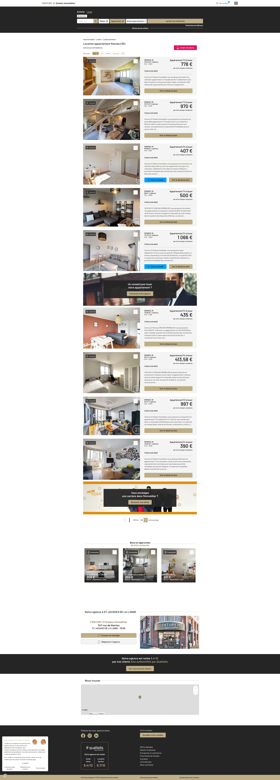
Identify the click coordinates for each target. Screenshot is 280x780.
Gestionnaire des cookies (189, 777)
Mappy (102, 713)
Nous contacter (146, 765)
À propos (144, 759)
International (145, 762)
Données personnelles (149, 777)
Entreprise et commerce (150, 753)
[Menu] (236, 3)
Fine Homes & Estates (149, 756)
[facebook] (83, 735)
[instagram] (90, 735)
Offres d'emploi (146, 747)
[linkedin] (96, 735)
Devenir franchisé (147, 750)
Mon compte (223, 3)
